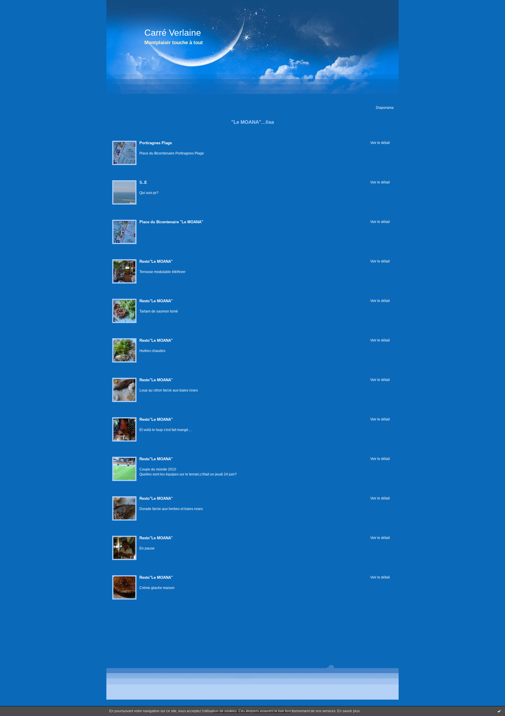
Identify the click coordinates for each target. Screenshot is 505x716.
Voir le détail (380, 143)
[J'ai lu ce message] (499, 711)
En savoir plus (348, 711)
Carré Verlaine (172, 32)
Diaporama (385, 107)
